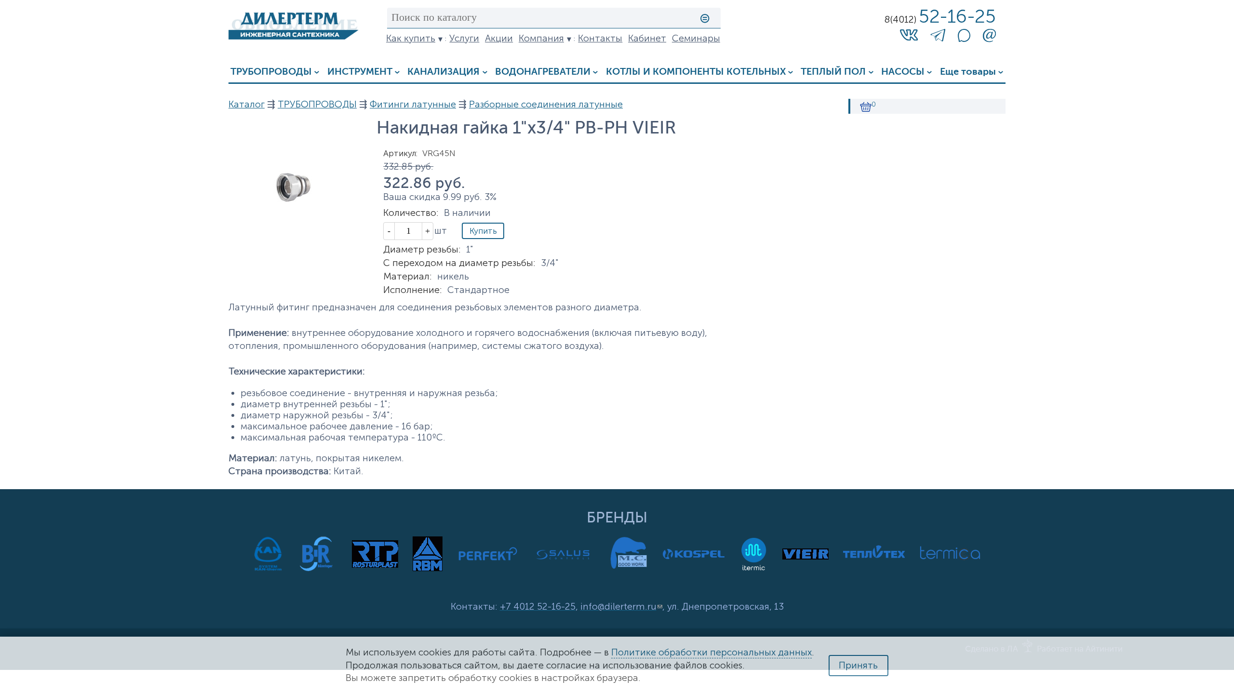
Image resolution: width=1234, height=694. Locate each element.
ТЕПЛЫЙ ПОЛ (833, 72)
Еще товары (968, 72)
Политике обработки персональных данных (711, 652)
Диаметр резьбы (422, 249)
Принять (858, 665)
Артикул (400, 153)
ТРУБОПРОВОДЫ (271, 72)
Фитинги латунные (413, 104)
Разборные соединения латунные (546, 104)
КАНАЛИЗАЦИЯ (443, 72)
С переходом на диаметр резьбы (459, 262)
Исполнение (412, 289)
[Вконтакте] (909, 34)
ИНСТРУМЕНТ (359, 72)
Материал (407, 276)
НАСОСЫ (903, 72)
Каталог (246, 104)
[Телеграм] (937, 37)
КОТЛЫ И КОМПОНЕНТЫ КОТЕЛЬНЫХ (696, 72)
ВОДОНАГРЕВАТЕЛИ (542, 72)
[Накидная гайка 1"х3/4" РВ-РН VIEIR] (293, 231)
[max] (964, 38)
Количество (411, 212)
